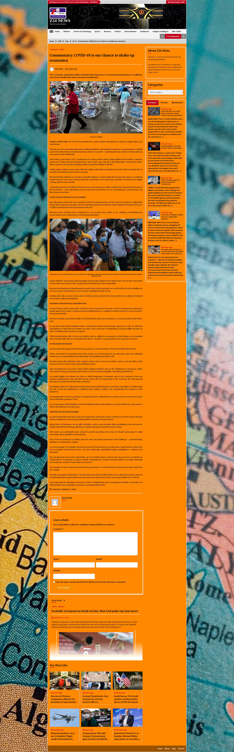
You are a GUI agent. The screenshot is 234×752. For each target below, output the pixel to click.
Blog (174, 748)
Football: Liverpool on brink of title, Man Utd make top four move (94, 611)
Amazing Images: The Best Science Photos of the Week (171, 147)
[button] (162, 36)
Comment (58, 529)
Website (56, 570)
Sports (97, 31)
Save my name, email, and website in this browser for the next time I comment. (91, 582)
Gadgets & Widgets (160, 31)
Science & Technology (82, 31)
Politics (118, 31)
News (62, 49)
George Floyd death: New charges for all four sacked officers (95, 699)
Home (57, 31)
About (167, 748)
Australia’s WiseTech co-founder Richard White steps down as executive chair (126, 736)
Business (107, 31)
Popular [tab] (153, 102)
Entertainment (130, 31)
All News (66, 31)
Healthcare (144, 31)
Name (56, 559)
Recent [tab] (165, 102)
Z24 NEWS (60, 20)
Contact (181, 748)
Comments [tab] (178, 102)
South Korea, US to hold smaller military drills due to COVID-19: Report (126, 699)
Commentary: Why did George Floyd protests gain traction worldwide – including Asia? (96, 736)
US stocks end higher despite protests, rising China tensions (172, 217)
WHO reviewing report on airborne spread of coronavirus (170, 182)
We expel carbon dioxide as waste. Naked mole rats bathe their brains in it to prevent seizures (172, 252)
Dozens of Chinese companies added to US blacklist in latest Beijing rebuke (64, 699)
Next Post (56, 600)
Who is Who (176, 31)
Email (99, 559)
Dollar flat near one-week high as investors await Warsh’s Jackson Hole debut (171, 113)
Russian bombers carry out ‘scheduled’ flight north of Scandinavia (63, 736)
